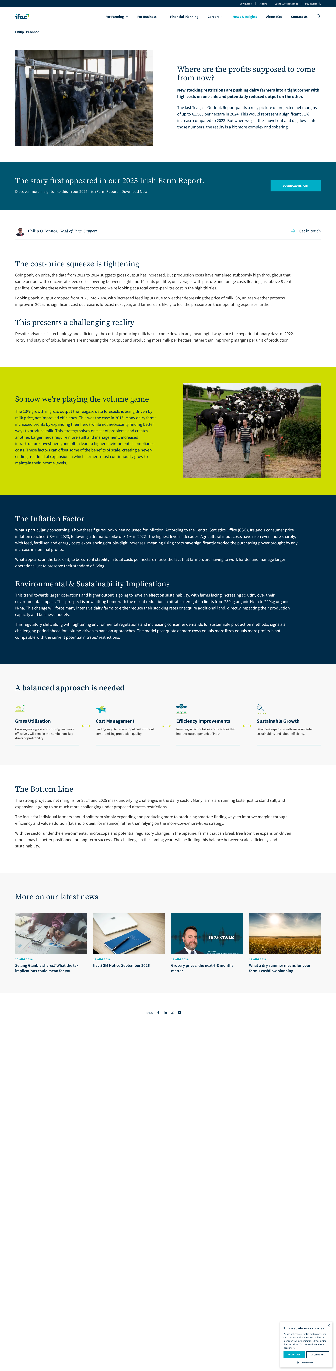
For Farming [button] (115, 17)
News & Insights (245, 17)
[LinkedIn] (165, 1013)
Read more (289, 1347)
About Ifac (274, 17)
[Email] (179, 1013)
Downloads (246, 3)
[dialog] (306, 1345)
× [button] (328, 1325)
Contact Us (299, 17)
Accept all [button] (294, 1354)
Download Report (296, 186)
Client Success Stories (286, 3)
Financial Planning (184, 17)
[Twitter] (172, 1013)
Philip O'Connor (27, 32)
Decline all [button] (318, 1354)
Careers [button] (213, 17)
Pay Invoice (311, 3)
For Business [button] (147, 17)
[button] (306, 1362)
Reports (263, 3)
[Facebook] (158, 1013)
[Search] (319, 16)
